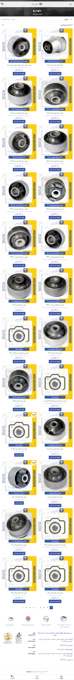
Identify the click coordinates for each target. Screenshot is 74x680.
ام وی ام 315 (48, 115)
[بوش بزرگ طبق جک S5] (55, 333)
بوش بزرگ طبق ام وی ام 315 (55, 113)
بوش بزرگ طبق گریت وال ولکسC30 (55, 545)
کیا (22, 499)
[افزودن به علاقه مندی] (40, 31)
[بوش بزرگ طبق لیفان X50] (19, 573)
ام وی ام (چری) (57, 115)
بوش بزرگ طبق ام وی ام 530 (19, 113)
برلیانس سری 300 (46, 307)
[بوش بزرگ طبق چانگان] (19, 381)
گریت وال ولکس (59, 547)
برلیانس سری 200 (10, 211)
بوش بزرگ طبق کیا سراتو (19, 497)
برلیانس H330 (56, 307)
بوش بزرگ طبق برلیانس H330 (55, 305)
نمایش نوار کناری (65, 25)
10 (29, 608)
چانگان (17, 403)
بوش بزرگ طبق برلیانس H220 (19, 209)
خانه (71, 19)
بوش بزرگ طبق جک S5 (55, 353)
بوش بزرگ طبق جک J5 (19, 305)
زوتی (22, 68)
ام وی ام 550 (48, 164)
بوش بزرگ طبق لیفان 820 (55, 593)
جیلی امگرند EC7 (15, 355)
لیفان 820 (51, 595)
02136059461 (31, 648)
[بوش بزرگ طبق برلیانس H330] (55, 285)
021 (58, 649)
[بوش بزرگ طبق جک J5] (19, 285)
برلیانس (26, 211)
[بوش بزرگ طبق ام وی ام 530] (19, 93)
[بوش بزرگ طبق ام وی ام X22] (19, 141)
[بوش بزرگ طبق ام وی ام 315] (55, 93)
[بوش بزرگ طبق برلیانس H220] (19, 189)
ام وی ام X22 (12, 164)
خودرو (59, 68)
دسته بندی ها (37, 14)
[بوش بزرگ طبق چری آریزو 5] (55, 429)
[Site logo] (37, 4)
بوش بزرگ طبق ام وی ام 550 (55, 161)
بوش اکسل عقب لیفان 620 (55, 65)
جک (19, 307)
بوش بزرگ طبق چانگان (19, 401)
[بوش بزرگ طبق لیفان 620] (19, 525)
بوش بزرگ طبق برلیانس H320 (19, 257)
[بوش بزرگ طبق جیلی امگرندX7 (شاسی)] (55, 381)
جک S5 (52, 355)
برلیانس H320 (14, 259)
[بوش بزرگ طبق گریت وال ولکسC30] (55, 525)
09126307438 (31, 641)
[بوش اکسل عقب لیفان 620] (55, 45)
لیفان (56, 68)
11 (26, 608)
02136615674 (31, 654)
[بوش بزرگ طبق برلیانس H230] (55, 237)
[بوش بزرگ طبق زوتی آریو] (55, 477)
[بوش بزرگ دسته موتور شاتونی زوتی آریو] (19, 45)
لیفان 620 (51, 68)
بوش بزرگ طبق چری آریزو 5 (55, 449)
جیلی (22, 355)
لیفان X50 (15, 595)
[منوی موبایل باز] (71, 4)
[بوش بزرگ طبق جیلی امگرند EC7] (19, 333)
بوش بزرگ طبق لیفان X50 (19, 593)
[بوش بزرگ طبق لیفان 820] (55, 573)
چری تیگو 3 (21, 451)
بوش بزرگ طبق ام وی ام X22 (19, 161)
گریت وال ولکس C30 (48, 547)
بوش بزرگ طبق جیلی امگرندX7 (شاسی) (55, 401)
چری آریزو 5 (57, 451)
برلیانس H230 (55, 259)
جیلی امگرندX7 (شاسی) (51, 403)
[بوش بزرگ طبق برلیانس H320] (19, 237)
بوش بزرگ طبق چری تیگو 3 (19, 449)
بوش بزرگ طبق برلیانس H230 (55, 257)
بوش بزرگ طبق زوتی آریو (55, 497)
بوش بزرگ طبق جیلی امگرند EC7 (19, 353)
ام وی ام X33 (48, 211)
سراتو (19, 499)
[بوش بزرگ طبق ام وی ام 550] (55, 141)
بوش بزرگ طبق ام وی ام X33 (55, 209)
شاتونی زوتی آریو (15, 68)
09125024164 (31, 635)
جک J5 (16, 307)
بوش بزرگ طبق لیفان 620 (19, 545)
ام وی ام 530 (12, 115)
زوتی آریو (51, 499)
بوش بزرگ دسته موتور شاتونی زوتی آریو (19, 65)
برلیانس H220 (19, 211)
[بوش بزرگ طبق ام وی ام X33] (55, 189)
